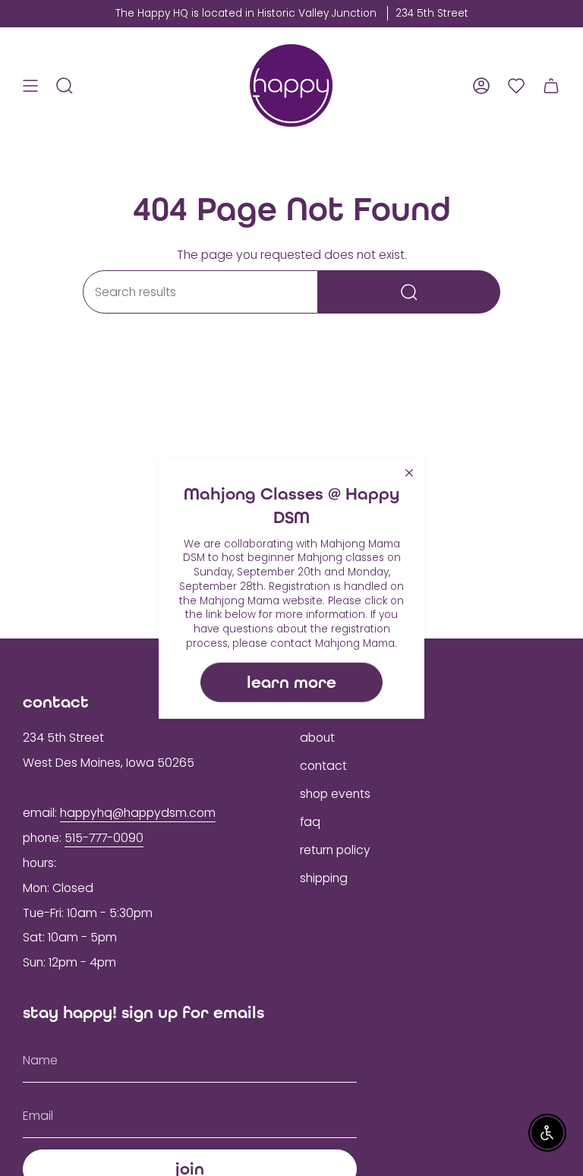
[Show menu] (30, 85)
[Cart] (551, 85)
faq (310, 822)
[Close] (409, 472)
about (317, 737)
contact (323, 765)
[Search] (409, 292)
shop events (335, 793)
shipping (324, 878)
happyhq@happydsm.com (138, 812)
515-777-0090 (104, 838)
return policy (335, 850)
